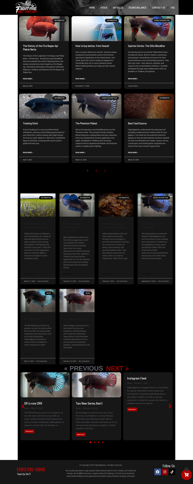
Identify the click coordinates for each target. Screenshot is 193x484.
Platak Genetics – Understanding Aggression (72, 227)
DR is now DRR (31, 319)
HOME (92, 7)
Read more (29, 431)
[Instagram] (165, 472)
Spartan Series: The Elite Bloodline (146, 45)
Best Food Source (137, 123)
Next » (117, 368)
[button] (90, 442)
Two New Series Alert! (75, 319)
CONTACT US (158, 7)
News (26, 408)
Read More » (28, 79)
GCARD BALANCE (138, 7)
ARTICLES (118, 7)
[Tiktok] (172, 472)
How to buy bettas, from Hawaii (92, 45)
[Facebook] (157, 472)
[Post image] (45, 384)
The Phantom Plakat (86, 123)
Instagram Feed (136, 378)
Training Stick (30, 123)
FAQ (173, 7)
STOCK (104, 7)
